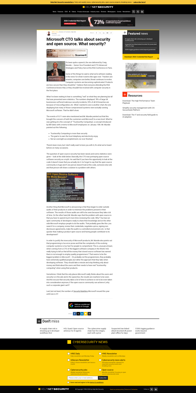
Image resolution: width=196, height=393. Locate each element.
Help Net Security (98, 389)
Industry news (95, 11)
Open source (107, 370)
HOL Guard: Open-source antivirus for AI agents (74, 329)
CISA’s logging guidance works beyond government (140, 49)
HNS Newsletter (109, 353)
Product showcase (83, 11)
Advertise (134, 389)
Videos (74, 11)
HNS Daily (75, 353)
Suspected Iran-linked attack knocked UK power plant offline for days (121, 330)
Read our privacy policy (117, 389)
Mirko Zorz (55, 32)
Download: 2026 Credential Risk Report (139, 57)
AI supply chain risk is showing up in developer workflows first (50, 330)
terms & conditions (97, 382)
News (54, 11)
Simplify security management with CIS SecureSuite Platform (138, 109)
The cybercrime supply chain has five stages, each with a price (96, 330)
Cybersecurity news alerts (113, 360)
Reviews (103, 11)
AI (69, 11)
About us (127, 389)
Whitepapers (111, 11)
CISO (66, 11)
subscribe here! (139, 2)
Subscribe (103, 378)
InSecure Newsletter (80, 360)
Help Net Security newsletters (62, 2)
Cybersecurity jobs (79, 370)
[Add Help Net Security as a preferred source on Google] (111, 33)
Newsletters (126, 11)
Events (119, 11)
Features (60, 11)
